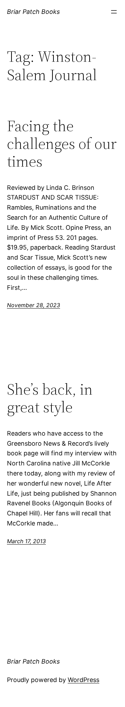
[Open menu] (114, 12)
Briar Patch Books (33, 11)
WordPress (83, 679)
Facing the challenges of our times (62, 143)
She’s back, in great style (50, 398)
